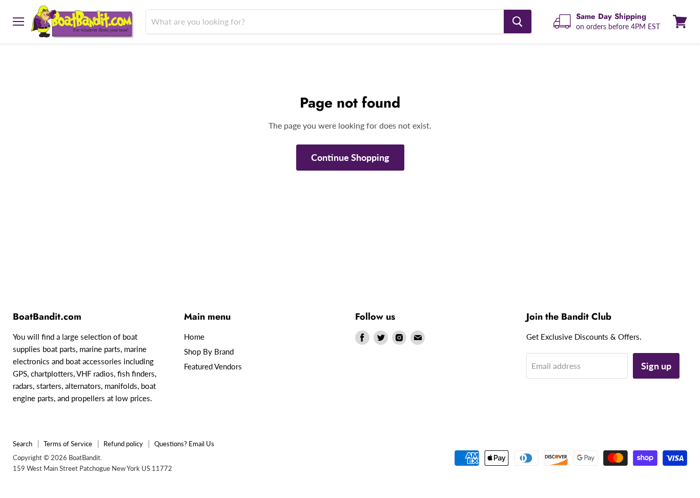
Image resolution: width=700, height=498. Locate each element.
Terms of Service (68, 444)
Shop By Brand (209, 351)
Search (22, 444)
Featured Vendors (213, 366)
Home (194, 336)
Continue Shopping (350, 157)
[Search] (517, 21)
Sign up (656, 365)
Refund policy (123, 444)
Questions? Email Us (184, 444)
